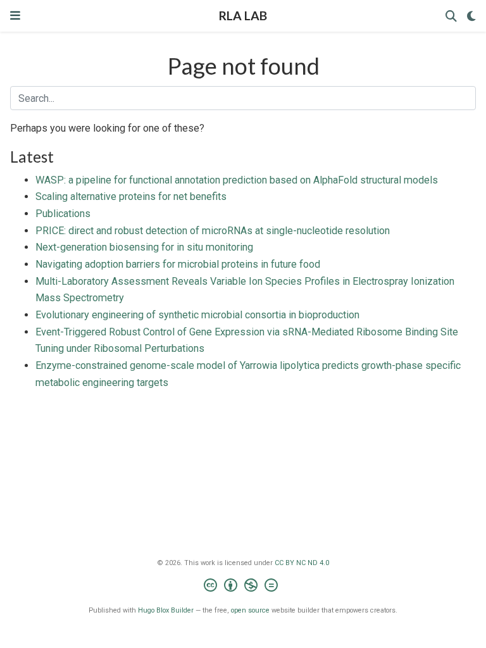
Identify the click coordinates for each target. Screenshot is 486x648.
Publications (62, 214)
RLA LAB (243, 15)
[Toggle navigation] (15, 15)
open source (250, 610)
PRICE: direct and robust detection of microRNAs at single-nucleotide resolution (212, 231)
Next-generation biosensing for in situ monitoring (144, 247)
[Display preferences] (471, 16)
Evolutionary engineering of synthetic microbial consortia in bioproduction (197, 315)
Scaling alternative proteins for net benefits (131, 196)
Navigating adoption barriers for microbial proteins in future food (177, 264)
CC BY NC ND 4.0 (302, 563)
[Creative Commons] (243, 587)
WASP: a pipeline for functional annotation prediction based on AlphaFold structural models (236, 180)
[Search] (451, 16)
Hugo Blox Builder (166, 610)
